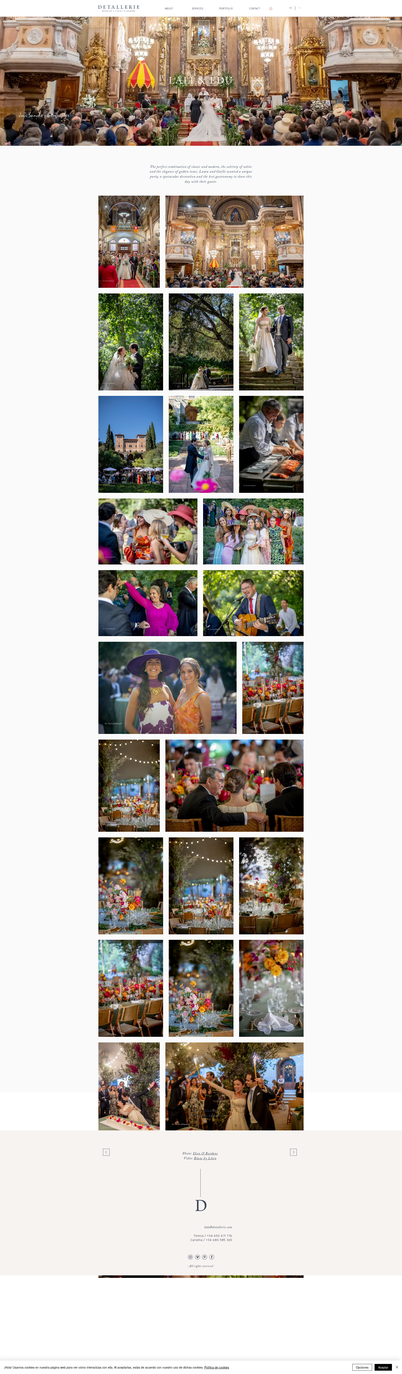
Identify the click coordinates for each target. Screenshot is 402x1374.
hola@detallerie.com (218, 1227)
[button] (271, 8)
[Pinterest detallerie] (204, 1257)
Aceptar (383, 1367)
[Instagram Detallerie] (190, 1257)
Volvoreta (210, 1110)
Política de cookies (216, 1367)
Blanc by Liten (210, 1115)
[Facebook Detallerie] (212, 1257)
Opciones (362, 1367)
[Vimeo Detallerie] (197, 1257)
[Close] (396, 1367)
